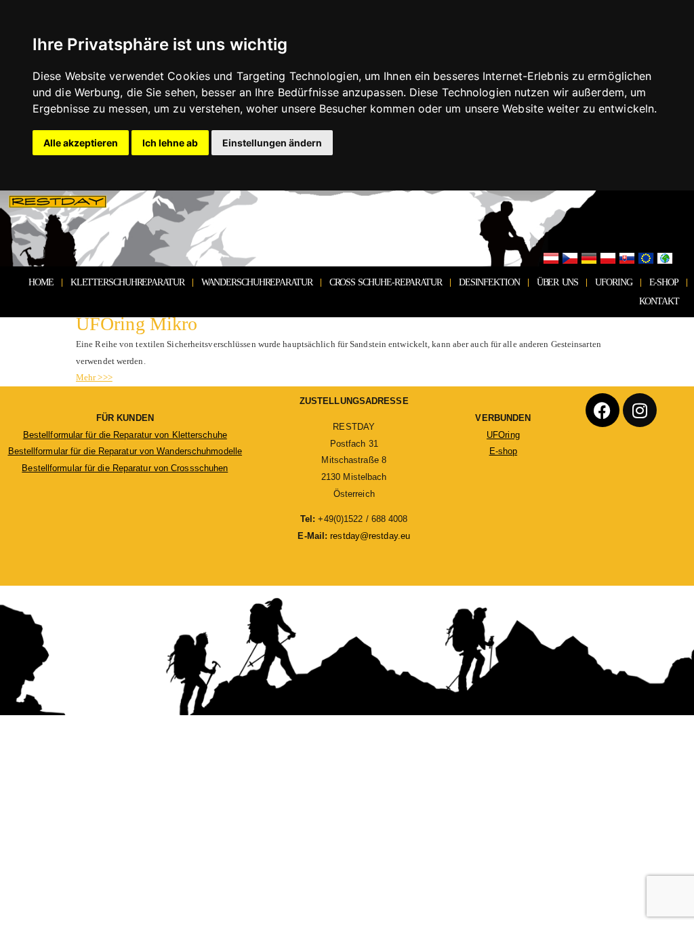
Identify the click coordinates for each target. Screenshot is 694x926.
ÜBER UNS (558, 282)
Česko (570, 259)
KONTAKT (659, 301)
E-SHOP (663, 282)
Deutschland (589, 259)
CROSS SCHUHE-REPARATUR (385, 282)
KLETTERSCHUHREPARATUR (127, 282)
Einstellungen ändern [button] (272, 142)
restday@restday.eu (370, 536)
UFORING (613, 282)
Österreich (551, 259)
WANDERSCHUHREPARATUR (256, 282)
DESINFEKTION (489, 282)
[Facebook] (602, 410)
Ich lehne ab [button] (170, 142)
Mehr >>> (94, 377)
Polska (608, 259)
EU (646, 259)
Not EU (665, 259)
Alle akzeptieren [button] (80, 142)
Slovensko (627, 259)
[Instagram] (640, 410)
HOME (41, 282)
